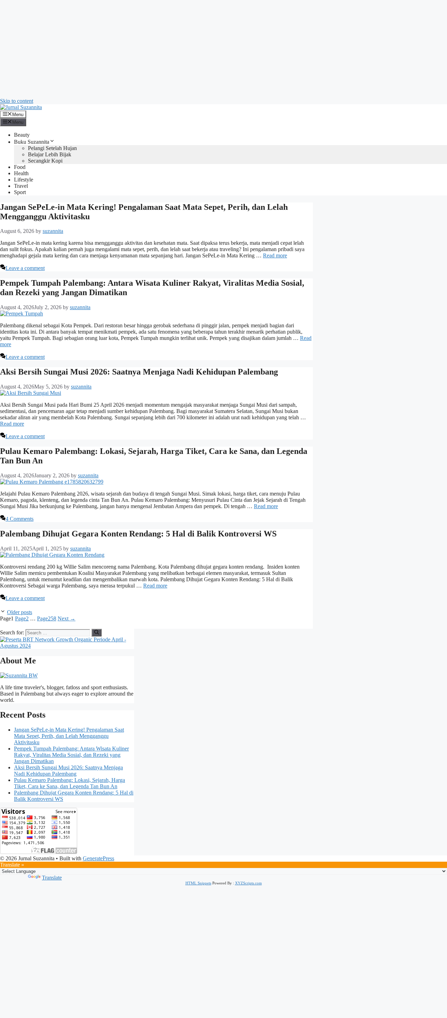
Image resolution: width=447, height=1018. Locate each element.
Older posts (19, 612)
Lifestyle (23, 180)
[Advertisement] (209, 49)
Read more (275, 255)
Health (21, 173)
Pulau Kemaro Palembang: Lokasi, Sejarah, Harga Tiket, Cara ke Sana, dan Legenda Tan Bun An (69, 783)
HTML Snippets (198, 883)
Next (66, 618)
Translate (52, 878)
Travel (21, 186)
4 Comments (20, 519)
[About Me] (19, 675)
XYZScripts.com (248, 883)
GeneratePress (98, 858)
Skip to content (16, 101)
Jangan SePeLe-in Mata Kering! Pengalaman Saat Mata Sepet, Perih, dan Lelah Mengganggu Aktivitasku (69, 736)
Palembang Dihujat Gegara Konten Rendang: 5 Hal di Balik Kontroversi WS (138, 533)
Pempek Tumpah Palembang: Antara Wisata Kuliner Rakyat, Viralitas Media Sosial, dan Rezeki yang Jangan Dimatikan (71, 755)
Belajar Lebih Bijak (49, 154)
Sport (20, 192)
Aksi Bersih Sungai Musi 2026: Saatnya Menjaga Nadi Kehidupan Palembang (139, 371)
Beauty (22, 135)
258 (46, 618)
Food (19, 167)
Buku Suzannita (31, 142)
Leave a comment (25, 268)
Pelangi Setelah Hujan (52, 148)
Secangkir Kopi (45, 161)
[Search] (96, 632)
